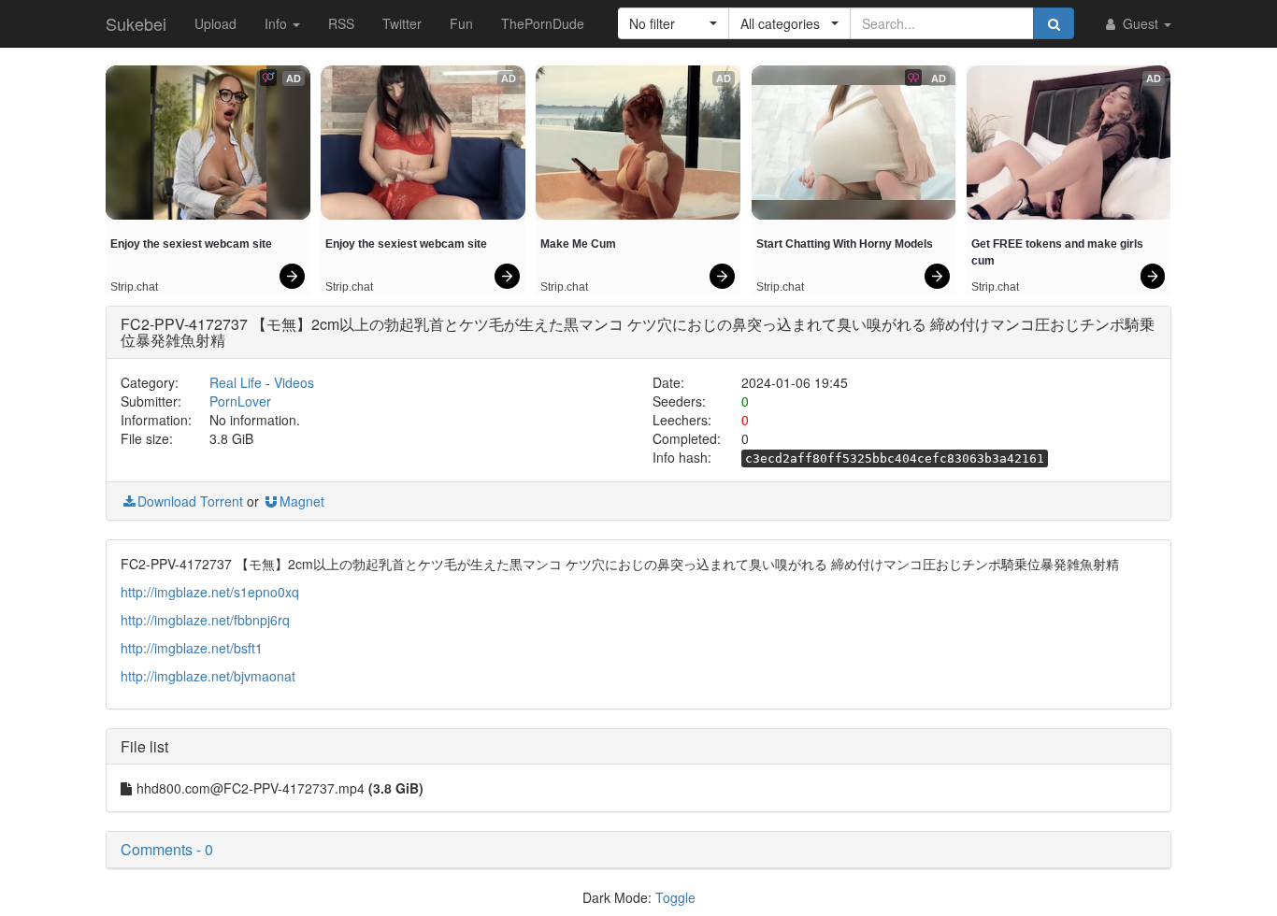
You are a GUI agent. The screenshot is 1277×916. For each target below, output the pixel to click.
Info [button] (278, 23)
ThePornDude (542, 23)
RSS (341, 23)
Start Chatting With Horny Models (844, 243)
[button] (673, 23)
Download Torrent (190, 501)
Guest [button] (1140, 23)
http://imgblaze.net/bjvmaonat (208, 675)
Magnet (302, 501)
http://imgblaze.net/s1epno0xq (210, 591)
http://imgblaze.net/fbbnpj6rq (205, 619)
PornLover (240, 401)
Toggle (675, 897)
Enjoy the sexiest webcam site (191, 243)
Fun (461, 23)
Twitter (402, 23)
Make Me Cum (578, 243)
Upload (215, 23)
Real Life (235, 382)
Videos (294, 382)
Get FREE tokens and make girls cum (1058, 252)
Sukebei (136, 23)
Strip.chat (134, 286)
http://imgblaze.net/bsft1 (192, 647)
